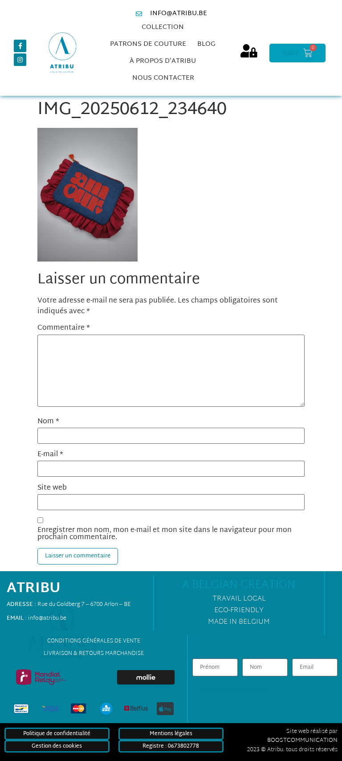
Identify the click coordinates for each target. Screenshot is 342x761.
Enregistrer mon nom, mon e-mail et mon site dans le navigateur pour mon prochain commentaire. (164, 534)
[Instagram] (20, 59)
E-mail (50, 454)
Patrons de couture (148, 44)
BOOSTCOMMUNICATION (302, 740)
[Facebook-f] (20, 46)
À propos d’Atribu (163, 61)
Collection (163, 27)
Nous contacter (163, 78)
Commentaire (63, 328)
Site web (52, 488)
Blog (206, 44)
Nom (48, 422)
